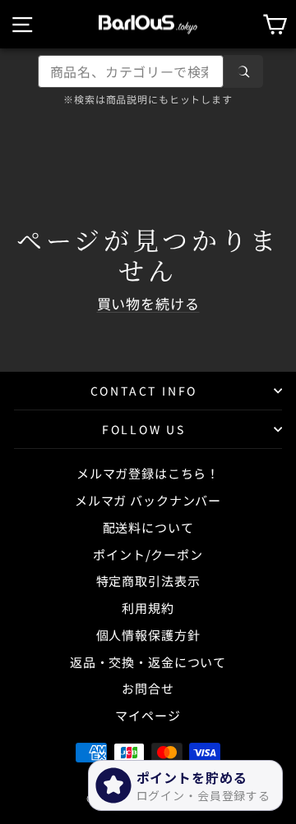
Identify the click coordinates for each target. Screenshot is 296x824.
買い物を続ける (148, 303)
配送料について (148, 527)
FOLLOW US (144, 429)
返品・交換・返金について (148, 662)
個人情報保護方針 (148, 634)
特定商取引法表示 (148, 580)
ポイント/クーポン (148, 554)
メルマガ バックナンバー (148, 500)
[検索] (243, 71)
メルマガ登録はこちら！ (148, 473)
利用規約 (147, 607)
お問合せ (147, 688)
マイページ (147, 715)
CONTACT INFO (144, 390)
